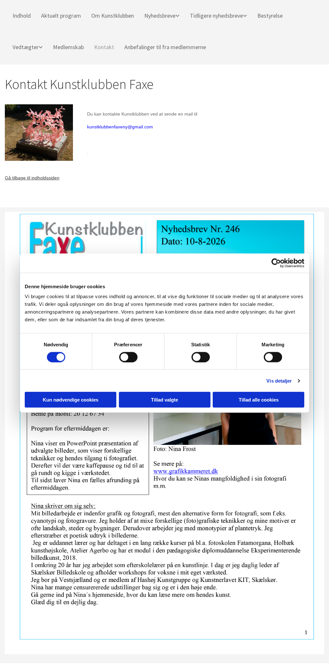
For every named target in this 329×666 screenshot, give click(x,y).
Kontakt (104, 47)
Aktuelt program (61, 15)
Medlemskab (68, 47)
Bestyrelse (270, 15)
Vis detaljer (279, 380)
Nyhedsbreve (159, 15)
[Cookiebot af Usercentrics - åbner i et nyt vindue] (276, 263)
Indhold (22, 15)
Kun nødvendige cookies (70, 399)
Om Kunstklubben (112, 15)
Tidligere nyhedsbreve (216, 15)
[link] (159, 15)
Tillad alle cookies (259, 399)
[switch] (128, 357)
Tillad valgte (164, 399)
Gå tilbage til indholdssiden (32, 177)
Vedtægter (26, 47)
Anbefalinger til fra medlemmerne (165, 47)
